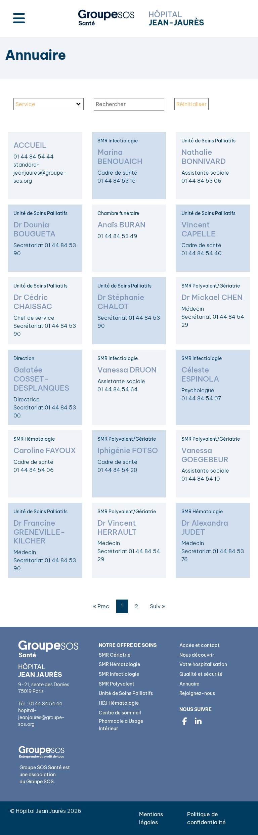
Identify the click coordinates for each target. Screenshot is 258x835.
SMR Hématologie (119, 664)
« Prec (101, 606)
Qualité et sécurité (201, 674)
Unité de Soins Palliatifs (126, 693)
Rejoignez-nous (197, 693)
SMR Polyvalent (116, 684)
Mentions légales (151, 818)
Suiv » (157, 606)
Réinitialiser (191, 104)
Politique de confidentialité (206, 818)
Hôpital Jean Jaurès (41, 810)
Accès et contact (199, 645)
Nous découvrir (196, 655)
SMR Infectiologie (119, 674)
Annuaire (189, 684)
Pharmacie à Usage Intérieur (121, 725)
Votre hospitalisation (203, 664)
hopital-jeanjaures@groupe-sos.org (41, 717)
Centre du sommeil (120, 713)
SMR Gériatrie (114, 655)
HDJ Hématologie (119, 703)
